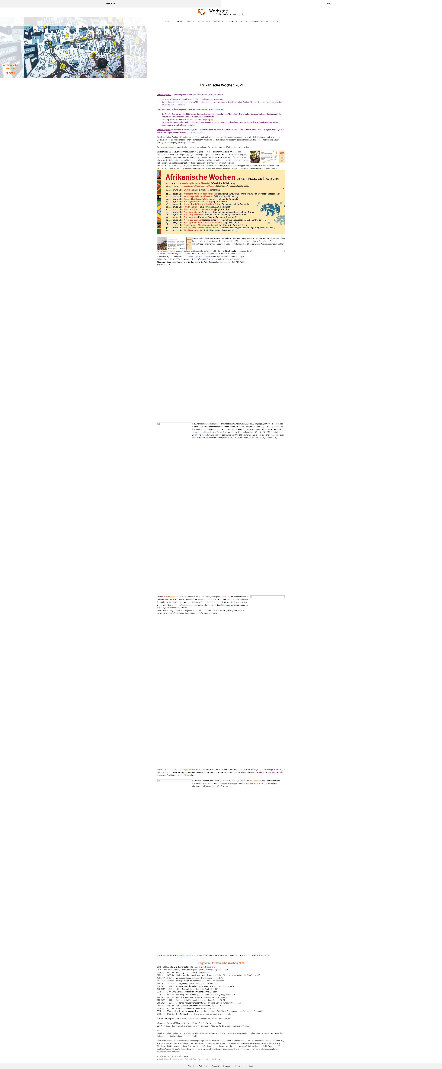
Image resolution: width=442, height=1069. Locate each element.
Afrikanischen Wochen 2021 (190, 147)
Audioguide (185, 605)
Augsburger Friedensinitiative (201, 256)
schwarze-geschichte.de (202, 432)
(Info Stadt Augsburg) (196, 132)
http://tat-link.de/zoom (176, 105)
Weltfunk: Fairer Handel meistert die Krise (202, 1059)
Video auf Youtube (232, 259)
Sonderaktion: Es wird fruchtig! (171, 1059)
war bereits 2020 (181, 775)
